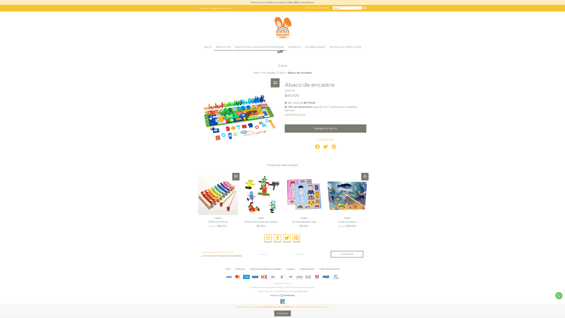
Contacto (294, 47)
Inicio (208, 47)
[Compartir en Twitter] (325, 147)
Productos (223, 47)
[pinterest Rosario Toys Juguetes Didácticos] (296, 238)
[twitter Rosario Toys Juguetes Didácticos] (287, 238)
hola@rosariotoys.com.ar (221, 8)
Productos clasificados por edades (259, 47)
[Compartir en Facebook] (317, 147)
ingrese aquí (302, 291)
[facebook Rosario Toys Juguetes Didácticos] (277, 238)
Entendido (282, 313)
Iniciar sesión (323, 7)
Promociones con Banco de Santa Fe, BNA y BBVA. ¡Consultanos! (282, 2)
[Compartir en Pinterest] (333, 147)
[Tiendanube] (282, 296)
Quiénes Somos (315, 47)
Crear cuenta (310, 7)
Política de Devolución (345, 47)
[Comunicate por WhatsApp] (558, 295)
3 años (281, 72)
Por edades (268, 72)
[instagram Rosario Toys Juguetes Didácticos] (268, 238)
